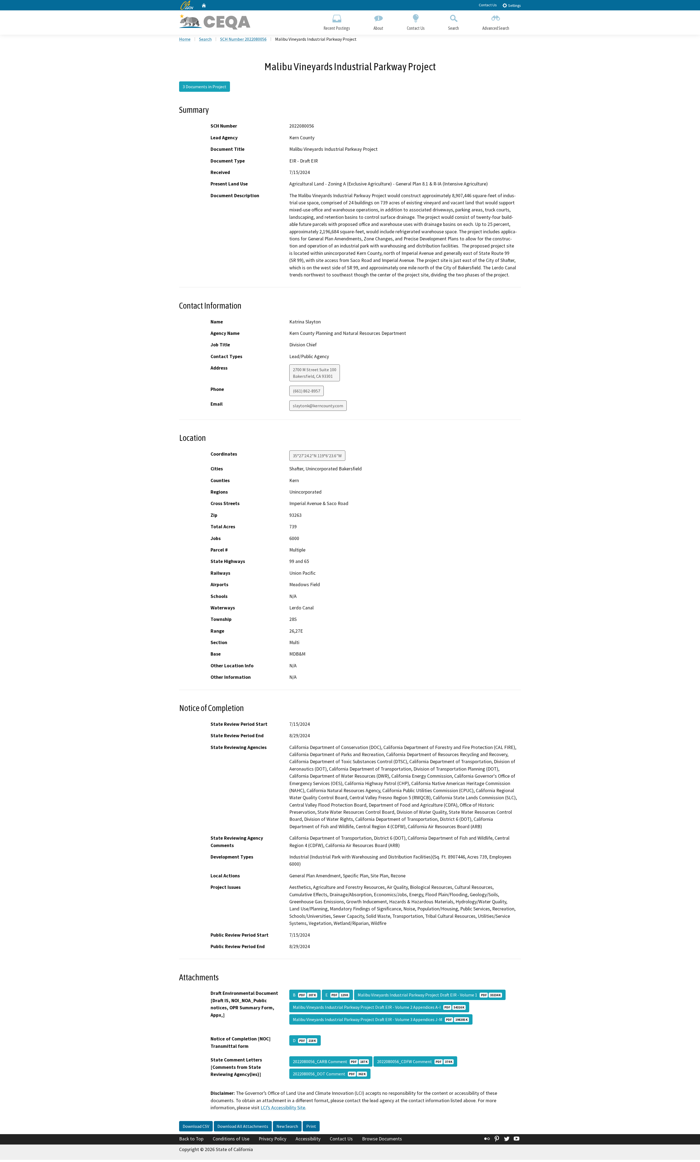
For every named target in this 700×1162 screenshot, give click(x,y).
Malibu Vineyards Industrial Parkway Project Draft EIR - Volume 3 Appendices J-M (380, 1019)
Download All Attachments (242, 1126)
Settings (514, 5)
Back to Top (191, 1139)
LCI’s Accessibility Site (283, 1108)
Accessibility (308, 1139)
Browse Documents (382, 1139)
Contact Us (488, 4)
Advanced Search (495, 28)
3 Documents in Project (204, 86)
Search (453, 28)
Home (185, 39)
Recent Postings (336, 28)
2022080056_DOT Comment (329, 1074)
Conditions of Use (231, 1139)
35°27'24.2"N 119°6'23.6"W (317, 455)
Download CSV (196, 1126)
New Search (287, 1126)
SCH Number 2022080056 (243, 39)
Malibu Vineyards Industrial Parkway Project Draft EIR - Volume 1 (429, 995)
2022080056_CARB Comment (330, 1061)
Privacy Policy (272, 1139)
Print (311, 1126)
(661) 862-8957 (306, 391)
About (378, 28)
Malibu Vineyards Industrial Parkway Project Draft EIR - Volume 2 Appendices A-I (378, 1007)
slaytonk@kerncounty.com (318, 405)
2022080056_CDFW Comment (414, 1061)
